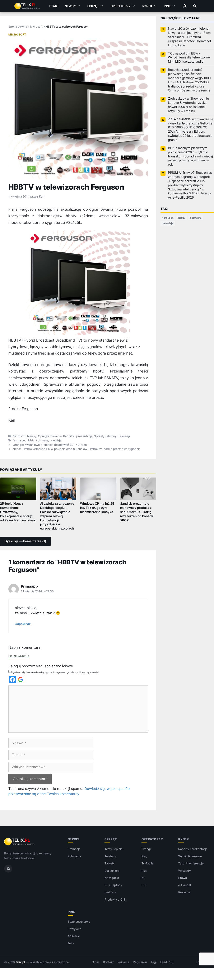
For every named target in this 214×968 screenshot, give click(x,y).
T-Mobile (147, 863)
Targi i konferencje (190, 863)
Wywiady (184, 870)
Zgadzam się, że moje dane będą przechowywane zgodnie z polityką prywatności (55, 672)
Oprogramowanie (49, 436)
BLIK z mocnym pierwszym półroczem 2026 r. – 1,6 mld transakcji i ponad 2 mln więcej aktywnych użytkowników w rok (190, 156)
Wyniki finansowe (190, 856)
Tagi (154, 962)
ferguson (19, 440)
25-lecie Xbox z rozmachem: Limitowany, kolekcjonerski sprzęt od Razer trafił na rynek (18, 512)
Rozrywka (74, 929)
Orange (146, 849)
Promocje (74, 849)
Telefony (111, 436)
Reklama (184, 892)
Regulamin (140, 962)
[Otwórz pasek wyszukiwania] (195, 6)
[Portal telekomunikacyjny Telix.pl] (19, 841)
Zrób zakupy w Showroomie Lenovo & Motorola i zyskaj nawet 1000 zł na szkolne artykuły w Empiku (188, 105)
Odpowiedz (23, 624)
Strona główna (17, 26)
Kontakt (108, 962)
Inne (167, 6)
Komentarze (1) (18, 655)
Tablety (109, 863)
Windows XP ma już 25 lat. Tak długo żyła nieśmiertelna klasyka (97, 508)
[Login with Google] (20, 679)
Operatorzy (121, 6)
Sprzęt (93, 6)
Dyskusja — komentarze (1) (25, 541)
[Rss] (8, 869)
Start (54, 6)
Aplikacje (74, 936)
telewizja (56, 440)
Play (144, 856)
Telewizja (124, 436)
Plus (144, 870)
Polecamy (74, 856)
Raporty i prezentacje (77, 436)
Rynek (147, 6)
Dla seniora (111, 870)
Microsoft (36, 26)
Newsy (70, 6)
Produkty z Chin (115, 899)
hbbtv (31, 440)
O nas (96, 962)
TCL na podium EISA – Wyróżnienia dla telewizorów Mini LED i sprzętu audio (189, 58)
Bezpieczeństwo (79, 921)
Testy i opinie (113, 849)
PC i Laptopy (113, 885)
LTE (143, 885)
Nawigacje (111, 877)
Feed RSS (166, 962)
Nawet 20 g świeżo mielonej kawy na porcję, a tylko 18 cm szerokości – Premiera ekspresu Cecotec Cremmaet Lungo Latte (189, 37)
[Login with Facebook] (12, 679)
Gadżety (110, 892)
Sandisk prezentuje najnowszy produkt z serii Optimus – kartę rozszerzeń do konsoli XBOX (136, 512)
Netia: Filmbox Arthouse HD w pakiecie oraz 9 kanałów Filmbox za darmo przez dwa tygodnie (76, 449)
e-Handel (184, 885)
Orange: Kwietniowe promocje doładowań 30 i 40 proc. (50, 444)
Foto (71, 943)
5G (143, 877)
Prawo (182, 877)
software (42, 440)
